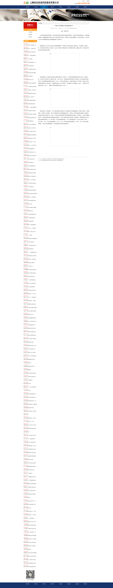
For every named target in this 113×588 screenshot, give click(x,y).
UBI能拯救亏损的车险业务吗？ (29, 366)
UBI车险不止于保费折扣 (28, 380)
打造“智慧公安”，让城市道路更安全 (30, 107)
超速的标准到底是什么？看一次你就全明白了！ (30, 293)
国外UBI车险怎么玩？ (28, 507)
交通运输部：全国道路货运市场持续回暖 (30, 69)
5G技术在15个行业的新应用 (29, 186)
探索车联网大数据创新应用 (28, 248)
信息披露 (77, 583)
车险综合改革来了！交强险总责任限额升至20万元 (30, 48)
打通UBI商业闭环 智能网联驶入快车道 (30, 393)
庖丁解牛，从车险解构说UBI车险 (30, 476)
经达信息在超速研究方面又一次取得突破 (30, 345)
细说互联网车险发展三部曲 (28, 342)
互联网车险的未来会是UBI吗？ (29, 469)
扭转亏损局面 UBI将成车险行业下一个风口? (30, 504)
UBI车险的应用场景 (27, 362)
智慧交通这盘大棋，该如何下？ (29, 96)
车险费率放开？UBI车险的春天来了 (30, 321)
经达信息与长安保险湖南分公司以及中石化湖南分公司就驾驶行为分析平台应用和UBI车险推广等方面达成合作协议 (30, 449)
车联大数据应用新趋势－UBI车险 (30, 418)
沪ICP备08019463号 (68, 586)
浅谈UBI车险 (26, 414)
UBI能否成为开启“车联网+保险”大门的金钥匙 (30, 490)
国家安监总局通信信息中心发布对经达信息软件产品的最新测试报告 (30, 138)
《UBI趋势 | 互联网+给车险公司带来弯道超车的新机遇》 (30, 528)
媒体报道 (30, 34)
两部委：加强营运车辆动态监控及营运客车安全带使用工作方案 (30, 169)
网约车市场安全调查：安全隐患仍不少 (30, 259)
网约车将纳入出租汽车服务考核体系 (30, 307)
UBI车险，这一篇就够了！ (28, 473)
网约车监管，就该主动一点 (28, 266)
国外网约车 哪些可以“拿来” (29, 314)
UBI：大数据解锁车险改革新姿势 (30, 466)
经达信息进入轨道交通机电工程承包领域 (30, 563)
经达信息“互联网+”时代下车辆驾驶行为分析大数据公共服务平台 (30, 352)
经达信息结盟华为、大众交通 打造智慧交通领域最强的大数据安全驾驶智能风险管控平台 (30, 145)
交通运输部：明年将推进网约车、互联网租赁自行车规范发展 (30, 217)
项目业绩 (69, 583)
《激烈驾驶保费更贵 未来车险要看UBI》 (30, 535)
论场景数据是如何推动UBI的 (29, 407)
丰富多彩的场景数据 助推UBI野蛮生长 (30, 428)
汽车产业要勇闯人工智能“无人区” (30, 231)
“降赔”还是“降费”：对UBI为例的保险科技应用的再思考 (30, 179)
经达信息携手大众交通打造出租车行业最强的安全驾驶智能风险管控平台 (30, 131)
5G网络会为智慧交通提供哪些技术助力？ (30, 100)
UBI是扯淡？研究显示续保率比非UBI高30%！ (30, 376)
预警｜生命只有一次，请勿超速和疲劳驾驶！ (30, 297)
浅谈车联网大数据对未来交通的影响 (30, 238)
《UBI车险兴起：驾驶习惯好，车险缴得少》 (30, 532)
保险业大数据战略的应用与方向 (29, 359)
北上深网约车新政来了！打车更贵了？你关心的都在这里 (30, 514)
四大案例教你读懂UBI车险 (28, 459)
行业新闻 (30, 32)
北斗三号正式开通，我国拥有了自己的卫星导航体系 (30, 45)
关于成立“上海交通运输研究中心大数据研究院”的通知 (30, 324)
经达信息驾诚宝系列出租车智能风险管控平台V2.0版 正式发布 (30, 72)
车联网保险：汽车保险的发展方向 (30, 245)
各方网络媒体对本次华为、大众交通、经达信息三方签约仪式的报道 (30, 141)
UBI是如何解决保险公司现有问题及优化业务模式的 (30, 452)
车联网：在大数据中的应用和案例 (30, 456)
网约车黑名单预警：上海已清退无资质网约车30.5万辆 (30, 197)
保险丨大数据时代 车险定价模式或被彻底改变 (30, 556)
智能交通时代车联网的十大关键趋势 (30, 404)
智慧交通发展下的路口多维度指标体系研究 (30, 83)
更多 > (35, 41)
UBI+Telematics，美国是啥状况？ (30, 438)
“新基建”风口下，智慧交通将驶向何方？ (30, 55)
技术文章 (30, 36)
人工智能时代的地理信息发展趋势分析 (30, 190)
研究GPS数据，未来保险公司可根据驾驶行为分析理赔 (30, 559)
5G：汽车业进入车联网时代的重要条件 (30, 207)
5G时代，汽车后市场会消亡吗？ (29, 159)
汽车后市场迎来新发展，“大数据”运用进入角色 (30, 300)
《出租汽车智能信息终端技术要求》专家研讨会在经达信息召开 (30, 117)
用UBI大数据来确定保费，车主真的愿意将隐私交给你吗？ (30, 445)
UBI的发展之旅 (26, 431)
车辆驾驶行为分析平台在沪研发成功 (30, 552)
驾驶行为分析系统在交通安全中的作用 (30, 331)
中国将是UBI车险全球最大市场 (29, 276)
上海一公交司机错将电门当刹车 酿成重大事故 (30, 255)
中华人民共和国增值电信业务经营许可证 (30, 93)
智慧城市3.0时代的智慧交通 (29, 65)
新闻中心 (44, 583)
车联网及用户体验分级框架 (28, 221)
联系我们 (85, 583)
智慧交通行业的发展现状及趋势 (29, 103)
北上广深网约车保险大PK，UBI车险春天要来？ (30, 511)
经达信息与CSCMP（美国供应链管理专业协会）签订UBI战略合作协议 (30, 355)
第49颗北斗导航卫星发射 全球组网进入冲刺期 (30, 114)
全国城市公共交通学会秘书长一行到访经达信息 (30, 152)
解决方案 (52, 583)
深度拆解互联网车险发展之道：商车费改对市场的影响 (30, 400)
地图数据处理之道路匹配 (28, 76)
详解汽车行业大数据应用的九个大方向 (30, 62)
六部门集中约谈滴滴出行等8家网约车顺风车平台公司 (30, 110)
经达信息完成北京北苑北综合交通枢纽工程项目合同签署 (30, 373)
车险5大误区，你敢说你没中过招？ (30, 435)
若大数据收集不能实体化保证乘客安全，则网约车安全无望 (30, 269)
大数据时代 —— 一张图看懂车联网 (30, 252)
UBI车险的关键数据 (27, 369)
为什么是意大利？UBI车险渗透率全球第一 (30, 283)
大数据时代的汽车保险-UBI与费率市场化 (30, 411)
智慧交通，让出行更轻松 (28, 58)
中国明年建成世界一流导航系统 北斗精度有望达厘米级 (30, 176)
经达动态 (30, 29)
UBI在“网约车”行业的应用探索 (29, 286)
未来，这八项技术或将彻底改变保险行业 (30, 335)
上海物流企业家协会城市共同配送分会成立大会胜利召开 (30, 172)
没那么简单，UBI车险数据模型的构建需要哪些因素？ (30, 480)
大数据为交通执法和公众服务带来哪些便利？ (30, 155)
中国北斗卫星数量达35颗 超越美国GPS (30, 134)
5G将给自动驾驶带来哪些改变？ (29, 148)
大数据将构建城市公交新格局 (29, 262)
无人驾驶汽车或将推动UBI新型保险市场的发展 (30, 494)
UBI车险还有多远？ (27, 497)
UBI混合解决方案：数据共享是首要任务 (30, 442)
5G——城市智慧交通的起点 (29, 121)
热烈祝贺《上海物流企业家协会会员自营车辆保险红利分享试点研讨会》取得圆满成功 (30, 487)
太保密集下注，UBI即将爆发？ (29, 518)
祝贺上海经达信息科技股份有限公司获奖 (30, 566)
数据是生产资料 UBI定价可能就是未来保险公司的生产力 (30, 338)
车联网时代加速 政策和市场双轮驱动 (30, 193)
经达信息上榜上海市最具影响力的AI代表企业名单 (30, 200)
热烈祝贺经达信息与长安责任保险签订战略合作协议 (30, 542)
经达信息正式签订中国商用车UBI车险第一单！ (30, 397)
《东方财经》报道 (27, 390)
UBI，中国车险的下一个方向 (29, 421)
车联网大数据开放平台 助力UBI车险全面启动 (30, 521)
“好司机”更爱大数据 (27, 549)
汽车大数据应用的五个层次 (28, 79)
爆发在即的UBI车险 (27, 383)
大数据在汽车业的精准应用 (28, 162)
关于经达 (36, 583)
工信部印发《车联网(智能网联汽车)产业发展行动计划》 (30, 214)
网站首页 (27, 583)
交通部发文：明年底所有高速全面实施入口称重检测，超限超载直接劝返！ (30, 183)
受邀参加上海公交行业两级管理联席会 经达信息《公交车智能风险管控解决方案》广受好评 (30, 124)
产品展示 (60, 583)
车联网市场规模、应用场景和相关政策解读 (30, 224)
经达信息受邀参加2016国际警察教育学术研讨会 (30, 483)
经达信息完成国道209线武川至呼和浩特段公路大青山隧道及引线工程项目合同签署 (30, 328)
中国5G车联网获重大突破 (28, 210)
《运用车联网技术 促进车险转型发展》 (30, 525)
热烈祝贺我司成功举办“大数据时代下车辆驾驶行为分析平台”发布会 (30, 545)
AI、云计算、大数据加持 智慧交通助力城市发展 (30, 86)
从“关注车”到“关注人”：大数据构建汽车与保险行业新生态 (30, 228)
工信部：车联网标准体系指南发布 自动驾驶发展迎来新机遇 (30, 304)
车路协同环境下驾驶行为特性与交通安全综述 (30, 290)
